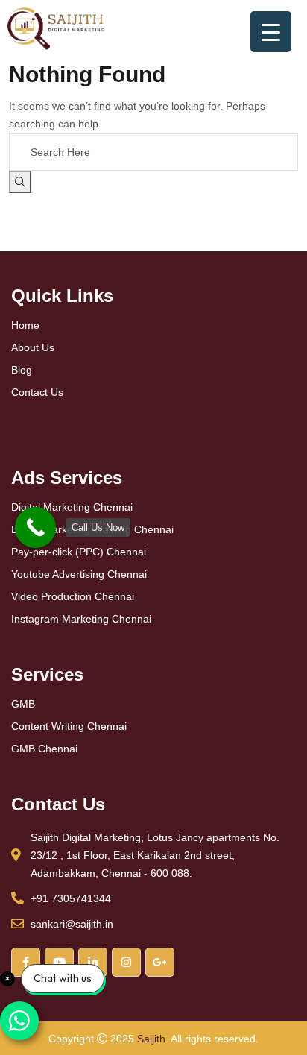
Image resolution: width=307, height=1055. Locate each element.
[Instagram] (126, 962)
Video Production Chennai (72, 596)
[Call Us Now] (35, 527)
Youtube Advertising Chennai (79, 574)
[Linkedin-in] (92, 962)
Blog (21, 370)
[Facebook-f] (25, 962)
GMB (23, 704)
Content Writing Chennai (69, 726)
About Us (32, 347)
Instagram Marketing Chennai (81, 619)
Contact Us (37, 392)
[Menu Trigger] (270, 31)
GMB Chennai (44, 748)
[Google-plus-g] (159, 962)
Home (25, 325)
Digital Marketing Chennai (72, 507)
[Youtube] (59, 962)
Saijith (151, 1039)
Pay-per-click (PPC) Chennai (78, 552)
